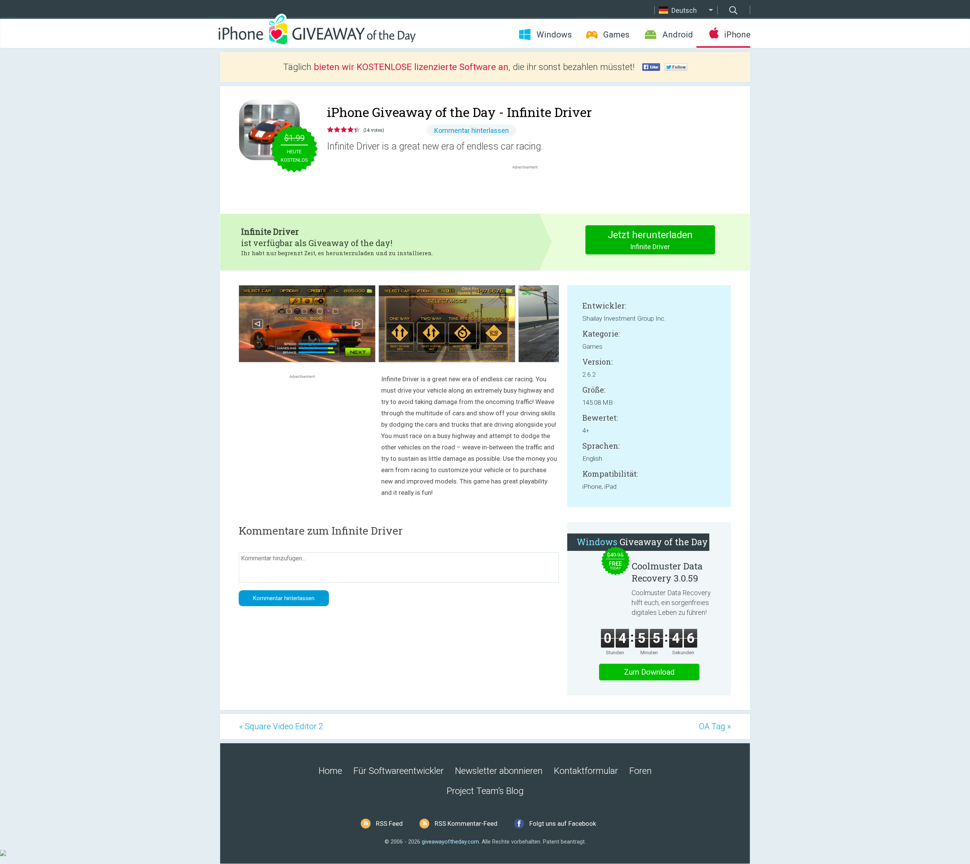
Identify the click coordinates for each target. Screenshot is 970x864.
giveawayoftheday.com (450, 841)
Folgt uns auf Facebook (562, 823)
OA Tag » (715, 726)
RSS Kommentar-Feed (466, 823)
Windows (554, 34)
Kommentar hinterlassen (471, 130)
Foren (640, 771)
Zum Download (649, 672)
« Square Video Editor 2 (281, 726)
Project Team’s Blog (485, 791)
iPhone (737, 34)
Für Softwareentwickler (399, 771)
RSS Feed (389, 823)
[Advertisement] (529, 189)
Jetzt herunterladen (650, 240)
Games (616, 34)
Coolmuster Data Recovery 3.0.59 (667, 572)
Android (677, 34)
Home (330, 771)
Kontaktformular (586, 771)
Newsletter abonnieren (499, 771)
